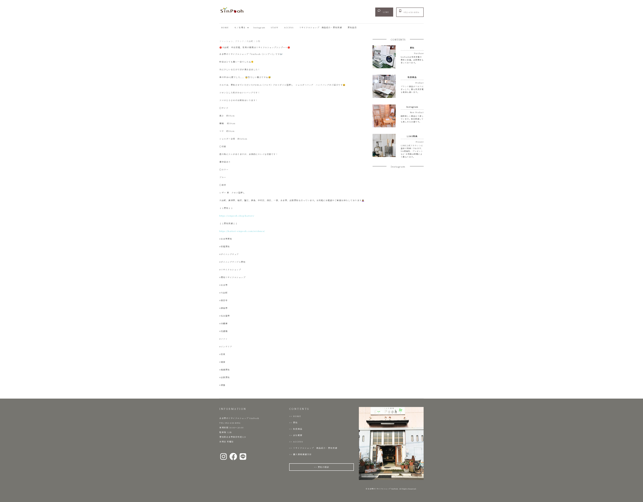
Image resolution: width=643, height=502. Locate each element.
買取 (295, 422)
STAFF (274, 27)
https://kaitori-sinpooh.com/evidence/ (242, 231)
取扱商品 (297, 428)
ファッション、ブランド (231, 41)
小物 (258, 41)
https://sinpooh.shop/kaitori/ (236, 215)
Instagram (259, 27)
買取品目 (352, 27)
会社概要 (297, 435)
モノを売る (240, 27)
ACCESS (289, 27)
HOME (225, 27)
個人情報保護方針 (302, 454)
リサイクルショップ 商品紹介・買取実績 (320, 27)
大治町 (249, 41)
